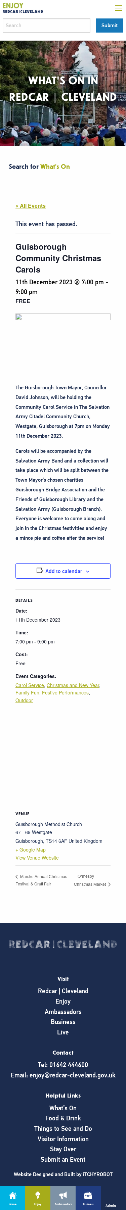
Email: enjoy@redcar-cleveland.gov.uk (63, 1075)
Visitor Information (63, 1139)
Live (63, 1032)
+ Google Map (30, 849)
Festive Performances (65, 692)
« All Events (30, 205)
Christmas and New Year (73, 685)
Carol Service (29, 685)
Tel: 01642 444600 (63, 1065)
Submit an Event (63, 1159)
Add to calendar (63, 571)
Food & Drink (63, 1118)
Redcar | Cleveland (63, 991)
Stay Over (63, 1149)
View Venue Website (37, 857)
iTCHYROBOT (98, 1174)
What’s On (63, 1108)
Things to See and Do (63, 1128)
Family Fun (27, 692)
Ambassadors (63, 1012)
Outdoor (24, 700)
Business (63, 1022)
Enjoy (63, 1001)
